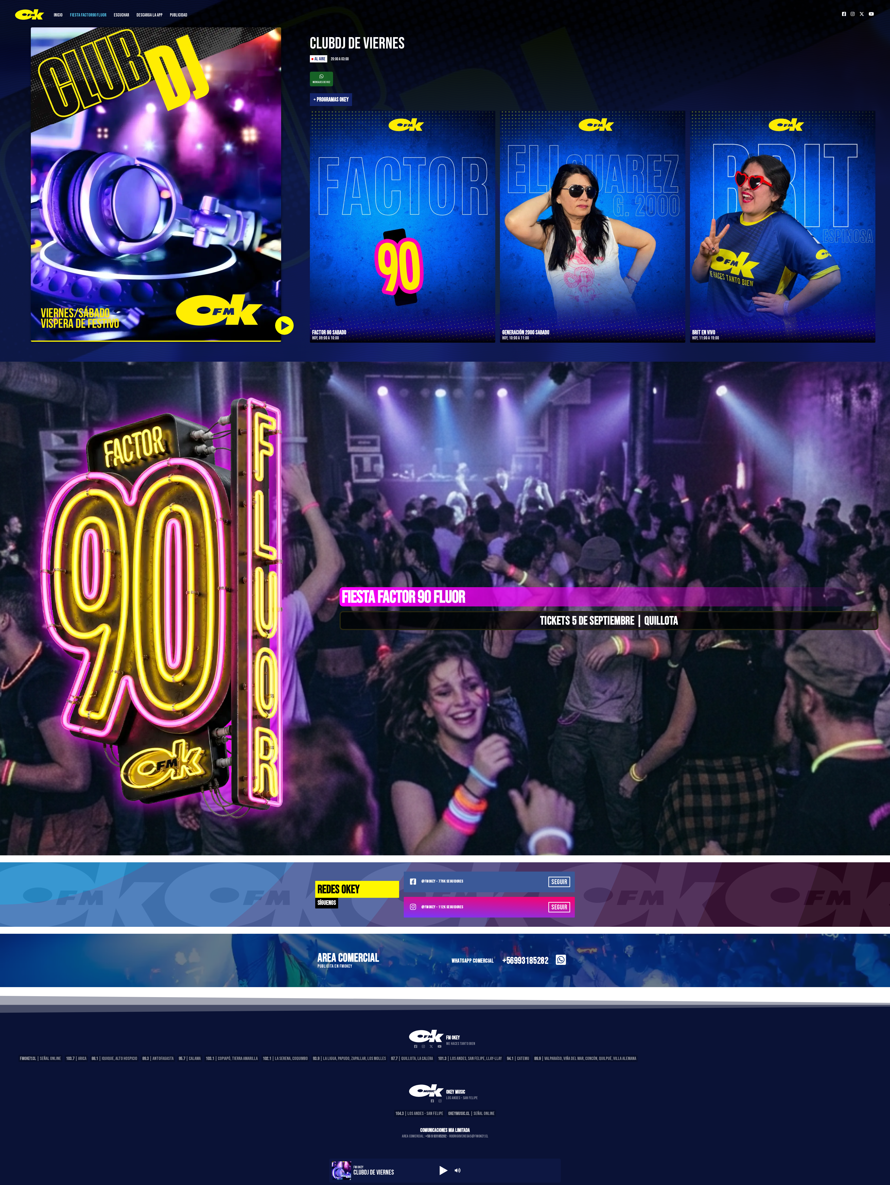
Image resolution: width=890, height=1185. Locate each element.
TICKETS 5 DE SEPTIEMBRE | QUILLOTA (609, 621)
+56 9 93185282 (435, 1136)
